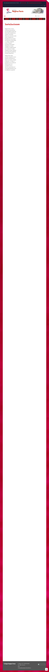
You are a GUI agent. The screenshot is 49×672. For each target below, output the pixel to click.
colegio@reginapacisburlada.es (35, 2)
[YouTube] (43, 5)
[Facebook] (41, 5)
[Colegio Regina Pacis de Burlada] (24, 10)
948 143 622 (23, 2)
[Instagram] (44, 5)
